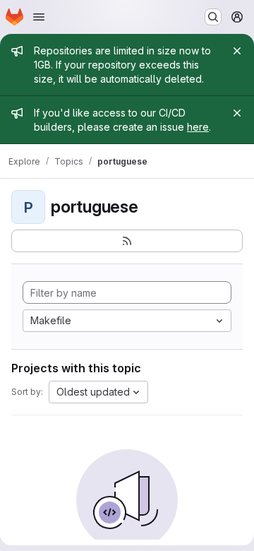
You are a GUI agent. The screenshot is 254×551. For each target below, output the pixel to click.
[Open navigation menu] (39, 17)
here (198, 127)
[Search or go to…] (213, 16)
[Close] (237, 50)
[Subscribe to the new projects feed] (127, 241)
